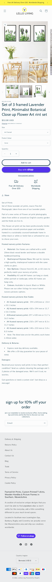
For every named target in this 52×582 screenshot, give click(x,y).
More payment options (26, 175)
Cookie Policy (10, 483)
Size (3, 127)
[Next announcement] (47, 2)
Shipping (4, 123)
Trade (7, 467)
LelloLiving (22, 578)
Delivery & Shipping (13, 439)
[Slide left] (2, 92)
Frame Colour (7, 138)
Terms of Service (11, 472)
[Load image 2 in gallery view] (26, 91)
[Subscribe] (44, 423)
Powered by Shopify (33, 578)
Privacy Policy (10, 478)
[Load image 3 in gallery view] (39, 91)
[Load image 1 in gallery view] (12, 91)
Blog (6, 461)
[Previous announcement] (4, 2)
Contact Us (9, 456)
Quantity (5, 149)
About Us (8, 450)
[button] (4, 11)
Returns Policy (10, 445)
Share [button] (7, 195)
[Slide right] (49, 92)
